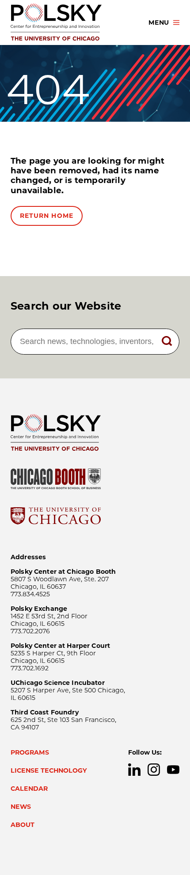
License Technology (49, 770)
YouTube (173, 769)
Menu (158, 22)
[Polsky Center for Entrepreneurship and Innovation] (72, 22)
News (21, 807)
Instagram (154, 769)
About (22, 825)
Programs (30, 752)
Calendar (29, 789)
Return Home (46, 216)
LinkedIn (134, 769)
